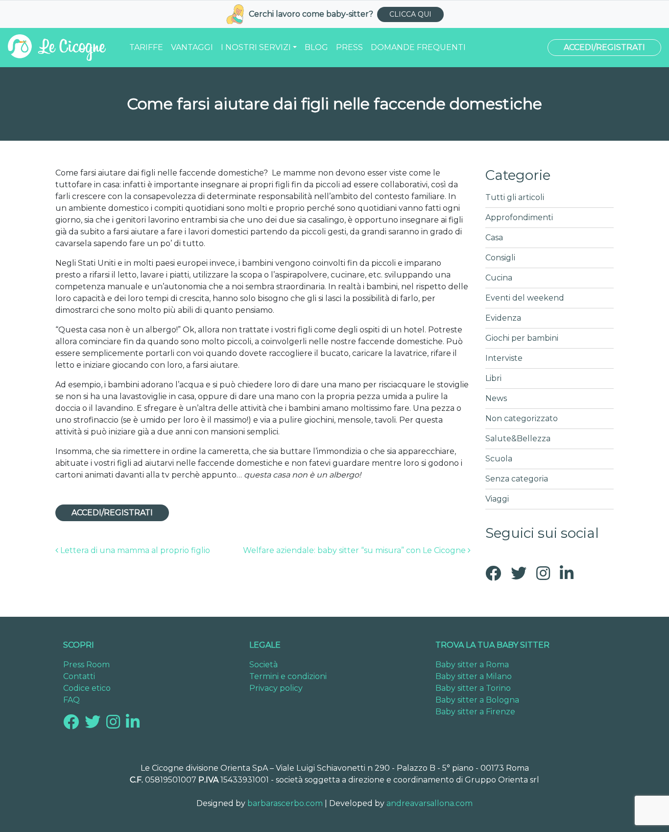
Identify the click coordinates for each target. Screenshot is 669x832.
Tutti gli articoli (514, 197)
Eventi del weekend (524, 298)
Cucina (498, 277)
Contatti (79, 676)
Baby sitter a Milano (473, 676)
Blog (316, 47)
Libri (493, 378)
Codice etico (87, 688)
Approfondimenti (519, 217)
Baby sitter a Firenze (475, 711)
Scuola (498, 458)
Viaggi (497, 499)
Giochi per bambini (521, 338)
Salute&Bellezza (517, 438)
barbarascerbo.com (285, 803)
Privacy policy (276, 688)
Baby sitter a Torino (473, 688)
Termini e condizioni (288, 676)
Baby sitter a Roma (472, 664)
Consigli (500, 257)
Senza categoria (516, 478)
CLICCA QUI (410, 14)
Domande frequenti (418, 47)
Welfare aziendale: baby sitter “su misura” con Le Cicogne (355, 550)
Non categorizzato (521, 418)
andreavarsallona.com (429, 803)
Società (263, 664)
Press (349, 47)
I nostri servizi (256, 47)
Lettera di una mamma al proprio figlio (134, 550)
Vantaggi (192, 47)
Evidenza (503, 318)
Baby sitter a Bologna (477, 700)
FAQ (71, 700)
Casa (494, 237)
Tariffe (146, 47)
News (496, 398)
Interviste (504, 358)
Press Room (86, 664)
